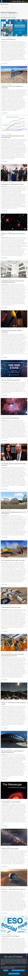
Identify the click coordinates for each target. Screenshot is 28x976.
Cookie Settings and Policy (14, 973)
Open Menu (5, 4)
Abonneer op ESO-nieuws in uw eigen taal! (9, 14)
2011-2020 (8, 17)
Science (14, 1)
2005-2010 (14, 17)
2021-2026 (3, 17)
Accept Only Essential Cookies (18, 970)
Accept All (6, 970)
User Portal (19, 1)
